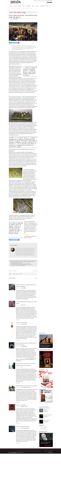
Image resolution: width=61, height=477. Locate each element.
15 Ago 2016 (10, 18)
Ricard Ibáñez (15, 18)
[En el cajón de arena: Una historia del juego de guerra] (23, 31)
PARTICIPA (43, 0)
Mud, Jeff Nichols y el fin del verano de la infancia (26, 385)
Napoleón (34, 18)
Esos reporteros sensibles (48, 414)
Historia (24, 18)
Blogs (12, 8)
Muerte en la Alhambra (21, 405)
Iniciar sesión (35, 270)
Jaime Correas (23, 288)
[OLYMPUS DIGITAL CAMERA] (20, 115)
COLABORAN (35, 0)
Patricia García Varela (25, 428)
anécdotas (20, 18)
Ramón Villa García (24, 406)
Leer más (17, 319)
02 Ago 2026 (45, 412)
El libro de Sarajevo (47, 420)
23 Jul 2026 (45, 422)
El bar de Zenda (46, 411)
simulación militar (11, 19)
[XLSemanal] (49, 2)
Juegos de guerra (30, 18)
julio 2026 (42, 428)
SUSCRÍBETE (39, 0)
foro (13, 261)
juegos (26, 18)
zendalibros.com (24, 346)
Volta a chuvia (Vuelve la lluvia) (22, 426)
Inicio (9, 8)
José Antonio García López (25, 387)
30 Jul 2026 (45, 417)
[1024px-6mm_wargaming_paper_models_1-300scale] (23, 205)
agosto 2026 (42, 427)
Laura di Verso (23, 324)
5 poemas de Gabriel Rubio (21, 322)
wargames (16, 19)
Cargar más (23, 446)
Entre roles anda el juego (16, 8)
